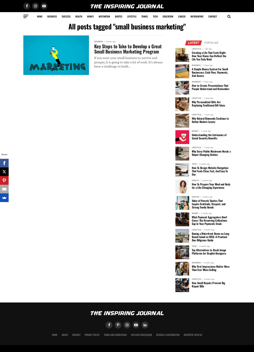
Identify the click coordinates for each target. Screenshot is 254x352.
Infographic (197, 16)
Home (40, 16)
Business (52, 16)
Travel (144, 16)
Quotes (118, 16)
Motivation (104, 16)
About (65, 335)
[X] (4, 171)
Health (78, 16)
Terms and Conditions (115, 335)
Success (66, 16)
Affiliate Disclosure (141, 335)
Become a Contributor (168, 335)
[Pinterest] (4, 180)
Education (168, 16)
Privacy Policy (92, 335)
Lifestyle (132, 16)
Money (90, 16)
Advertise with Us (193, 335)
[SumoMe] (4, 197)
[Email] (4, 189)
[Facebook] (4, 163)
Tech (155, 16)
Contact (212, 16)
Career (182, 16)
